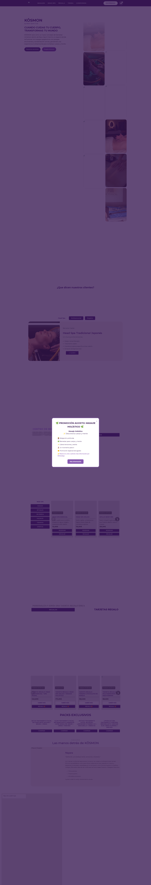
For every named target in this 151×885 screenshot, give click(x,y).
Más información (75, 461)
